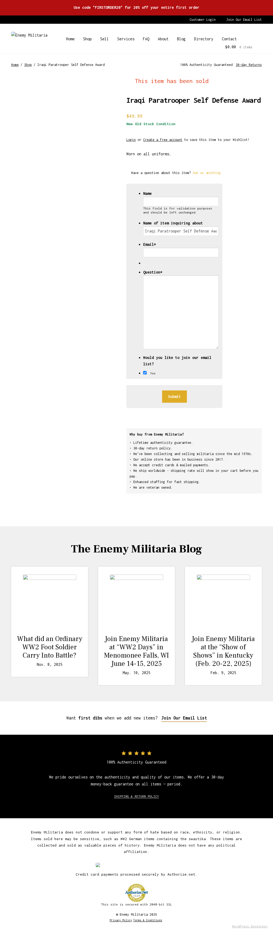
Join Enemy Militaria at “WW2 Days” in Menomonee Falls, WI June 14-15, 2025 (136, 651)
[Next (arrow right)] (263, 466)
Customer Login (203, 20)
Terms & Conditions (147, 920)
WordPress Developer (250, 926)
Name (147, 193)
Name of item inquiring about (173, 223)
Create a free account (162, 140)
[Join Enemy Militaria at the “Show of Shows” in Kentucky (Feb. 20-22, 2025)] (223, 601)
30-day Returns (249, 65)
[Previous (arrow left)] (9, 466)
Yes (153, 373)
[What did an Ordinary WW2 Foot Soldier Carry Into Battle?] (50, 601)
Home (70, 39)
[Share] (244, 6)
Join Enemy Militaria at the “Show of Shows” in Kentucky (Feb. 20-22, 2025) (223, 651)
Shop (87, 39)
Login (131, 140)
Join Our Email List (244, 20)
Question (152, 272)
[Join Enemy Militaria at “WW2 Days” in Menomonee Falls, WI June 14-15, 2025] (136, 601)
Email (149, 244)
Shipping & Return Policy (136, 796)
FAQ (146, 39)
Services (125, 39)
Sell (104, 39)
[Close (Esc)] (255, 6)
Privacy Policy (121, 920)
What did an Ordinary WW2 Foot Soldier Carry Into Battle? (49, 647)
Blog (181, 39)
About (163, 39)
